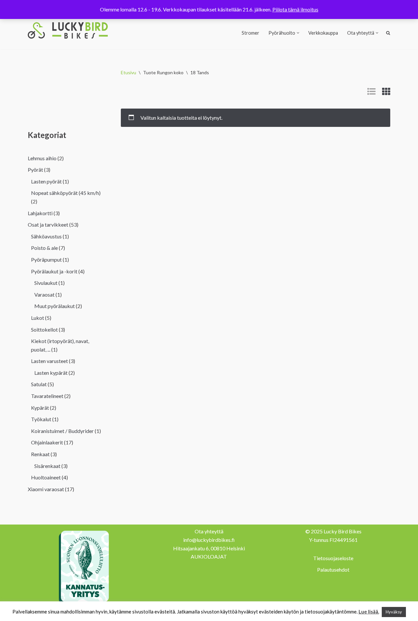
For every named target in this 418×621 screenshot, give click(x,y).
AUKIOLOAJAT (209, 556)
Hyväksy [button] (394, 611)
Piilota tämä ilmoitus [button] (295, 9)
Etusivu (128, 72)
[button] (298, 33)
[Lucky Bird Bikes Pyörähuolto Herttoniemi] (68, 30)
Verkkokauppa (323, 33)
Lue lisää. (369, 611)
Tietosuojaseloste (333, 558)
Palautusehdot (333, 569)
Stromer (250, 33)
